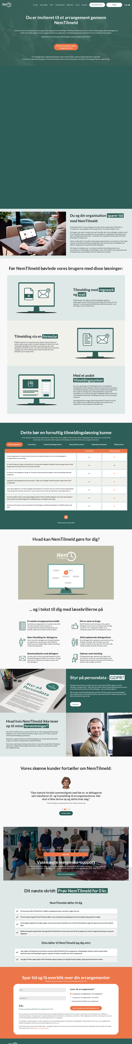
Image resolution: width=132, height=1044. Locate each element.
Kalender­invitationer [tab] (99, 444)
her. (59, 1023)
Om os (78, 5)
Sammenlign (44, 5)
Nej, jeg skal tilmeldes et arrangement (85, 1001)
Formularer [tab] (32, 444)
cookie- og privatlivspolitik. (41, 1028)
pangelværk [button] (42, 734)
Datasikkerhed (60, 5)
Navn (21, 990)
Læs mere (75, 704)
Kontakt (84, 5)
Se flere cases (66, 813)
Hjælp (114, 5)
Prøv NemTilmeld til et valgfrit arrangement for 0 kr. (66, 47)
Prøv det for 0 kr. (97, 5)
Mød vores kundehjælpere (66, 874)
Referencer (70, 5)
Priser (51, 5)
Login (126, 5)
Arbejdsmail (23, 998)
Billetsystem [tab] (119, 444)
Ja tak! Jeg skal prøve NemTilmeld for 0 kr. (85, 1008)
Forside (35, 5)
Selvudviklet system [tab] (76, 444)
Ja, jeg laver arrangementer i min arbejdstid (87, 994)
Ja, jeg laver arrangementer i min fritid (85, 997)
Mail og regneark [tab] (14, 444)
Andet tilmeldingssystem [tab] (53, 444)
